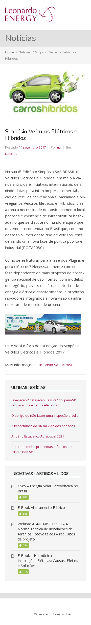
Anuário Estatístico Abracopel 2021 (37, 436)
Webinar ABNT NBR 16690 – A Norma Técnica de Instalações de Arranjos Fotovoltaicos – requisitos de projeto (46, 531)
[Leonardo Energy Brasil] (30, 20)
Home (9, 52)
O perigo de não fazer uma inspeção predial (45, 415)
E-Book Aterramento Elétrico (41, 507)
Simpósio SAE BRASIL (55, 364)
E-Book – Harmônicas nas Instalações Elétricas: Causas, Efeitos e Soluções (48, 560)
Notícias (24, 52)
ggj (59, 147)
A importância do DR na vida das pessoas (43, 426)
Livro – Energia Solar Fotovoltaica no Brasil (48, 488)
